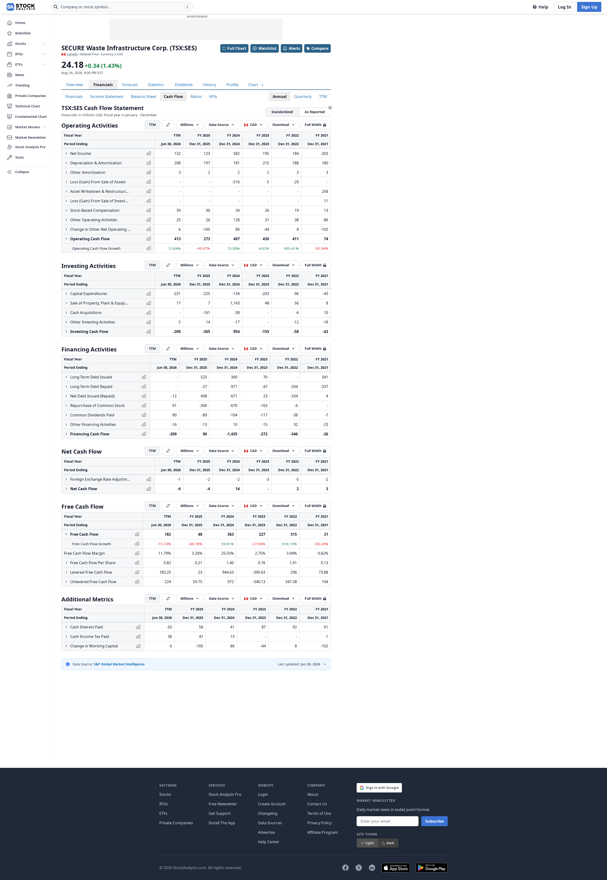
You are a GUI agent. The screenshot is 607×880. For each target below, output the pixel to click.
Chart (253, 84)
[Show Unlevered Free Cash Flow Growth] (66, 581)
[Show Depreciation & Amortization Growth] (66, 163)
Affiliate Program (322, 832)
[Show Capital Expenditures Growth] (66, 293)
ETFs (163, 813)
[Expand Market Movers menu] (45, 127)
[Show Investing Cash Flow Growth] (66, 331)
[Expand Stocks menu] (45, 43)
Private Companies (176, 822)
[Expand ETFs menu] (45, 64)
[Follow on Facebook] (345, 867)
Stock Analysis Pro (225, 794)
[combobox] (122, 7)
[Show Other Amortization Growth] (66, 172)
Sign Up (589, 7)
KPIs (213, 96)
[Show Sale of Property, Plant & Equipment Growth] (66, 303)
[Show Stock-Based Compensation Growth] (66, 210)
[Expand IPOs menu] (45, 54)
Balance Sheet (143, 96)
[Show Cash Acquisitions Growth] (66, 312)
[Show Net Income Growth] (66, 153)
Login (263, 794)
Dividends (184, 84)
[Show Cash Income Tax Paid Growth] (66, 636)
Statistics (156, 84)
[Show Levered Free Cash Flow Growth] (66, 572)
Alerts (294, 48)
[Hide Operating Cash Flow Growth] (66, 238)
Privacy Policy (319, 822)
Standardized (282, 112)
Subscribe (434, 821)
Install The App (222, 822)
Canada (72, 54)
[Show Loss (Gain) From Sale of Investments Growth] (66, 200)
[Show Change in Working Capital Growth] (66, 646)
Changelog (267, 813)
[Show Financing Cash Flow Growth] (66, 434)
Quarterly (303, 96)
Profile (232, 84)
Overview (74, 84)
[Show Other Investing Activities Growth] (66, 322)
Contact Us (317, 803)
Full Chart (236, 48)
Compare (319, 48)
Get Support (220, 813)
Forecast (130, 84)
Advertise (266, 832)
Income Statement (107, 96)
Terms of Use (319, 813)
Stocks (165, 794)
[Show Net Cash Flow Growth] (66, 488)
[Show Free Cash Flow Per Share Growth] (66, 562)
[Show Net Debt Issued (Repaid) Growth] (66, 396)
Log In (564, 7)
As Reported (315, 112)
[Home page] (21, 7)
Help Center (268, 841)
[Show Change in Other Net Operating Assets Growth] (66, 229)
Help (543, 7)
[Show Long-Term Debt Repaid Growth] (66, 386)
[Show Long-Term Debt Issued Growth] (66, 377)
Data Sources (270, 822)
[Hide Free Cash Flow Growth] (66, 534)
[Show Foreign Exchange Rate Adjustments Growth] (66, 479)
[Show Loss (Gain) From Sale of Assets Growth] (66, 182)
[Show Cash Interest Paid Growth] (66, 627)
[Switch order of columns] (168, 124)
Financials (103, 84)
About (312, 794)
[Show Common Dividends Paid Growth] (66, 415)
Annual (280, 96)
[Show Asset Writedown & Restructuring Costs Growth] (66, 191)
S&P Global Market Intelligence (119, 664)
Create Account (271, 803)
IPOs (163, 803)
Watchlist (267, 48)
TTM (323, 96)
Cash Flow (173, 96)
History (209, 84)
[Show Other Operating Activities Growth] (66, 219)
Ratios (196, 96)
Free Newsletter (223, 803)
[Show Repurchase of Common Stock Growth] (66, 405)
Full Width (313, 124)
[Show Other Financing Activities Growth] (66, 424)
